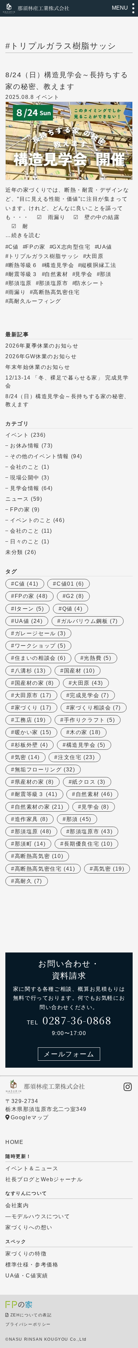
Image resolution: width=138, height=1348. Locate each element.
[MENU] (133, 8)
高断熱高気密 (39, 856)
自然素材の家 (39, 807)
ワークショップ (40, 646)
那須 (106, 274)
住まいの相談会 (40, 658)
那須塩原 (20, 283)
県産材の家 (34, 782)
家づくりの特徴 (26, 1253)
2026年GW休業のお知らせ (41, 356)
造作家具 (31, 819)
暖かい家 (33, 732)
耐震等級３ (23, 274)
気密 (27, 757)
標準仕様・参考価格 (31, 1264)
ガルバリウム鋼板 (89, 621)
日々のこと (25, 541)
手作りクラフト (89, 720)
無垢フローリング (45, 769)
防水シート (90, 283)
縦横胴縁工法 (99, 265)
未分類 (14, 552)
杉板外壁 (31, 745)
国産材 (79, 671)
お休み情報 (25, 445)
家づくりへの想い (29, 1227)
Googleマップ (30, 1117)
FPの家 (35, 247)
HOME (14, 1142)
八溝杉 (30, 671)
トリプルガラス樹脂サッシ (43, 256)
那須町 (30, 844)
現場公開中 (25, 477)
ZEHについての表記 (31, 1315)
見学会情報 (25, 488)
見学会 (84, 274)
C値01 (70, 584)
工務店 (30, 720)
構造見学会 (59, 265)
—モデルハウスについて (37, 1216)
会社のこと (25, 467)
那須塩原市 (53, 283)
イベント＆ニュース (31, 1168)
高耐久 (28, 881)
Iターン (29, 609)
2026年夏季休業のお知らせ (41, 346)
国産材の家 (34, 683)
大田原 (95, 256)
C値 (13, 247)
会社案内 (17, 1205)
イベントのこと (30, 520)
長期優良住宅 (88, 844)
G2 (75, 596)
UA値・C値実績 (26, 1275)
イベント (17, 435)
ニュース (17, 499)
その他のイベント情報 (39, 456)
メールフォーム (69, 1054)
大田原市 (33, 695)
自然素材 (56, 274)
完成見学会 (89, 695)
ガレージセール (40, 633)
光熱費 (97, 658)
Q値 (72, 609)
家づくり (33, 707)
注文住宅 (76, 757)
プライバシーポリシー (28, 1324)
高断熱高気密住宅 (56, 292)
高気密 (109, 869)
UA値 (104, 247)
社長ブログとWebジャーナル (44, 1179)
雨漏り (17, 292)
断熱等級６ (23, 265)
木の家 (85, 732)
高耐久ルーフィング (34, 301)
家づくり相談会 (95, 707)
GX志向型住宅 (71, 247)
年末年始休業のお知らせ (37, 367)
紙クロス (89, 782)
